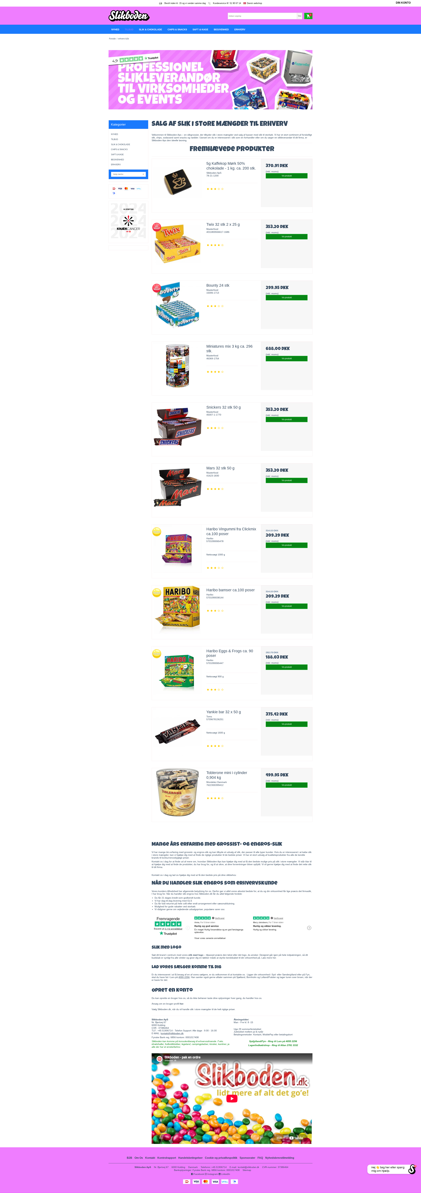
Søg (299, 16)
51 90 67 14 (235, 3)
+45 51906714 (219, 1167)
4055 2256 (184, 977)
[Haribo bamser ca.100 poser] (177, 611)
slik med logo (195, 955)
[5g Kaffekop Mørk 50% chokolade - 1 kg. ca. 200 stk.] (177, 184)
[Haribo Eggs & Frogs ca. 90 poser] (177, 672)
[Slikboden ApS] (159, 15)
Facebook (198, 1174)
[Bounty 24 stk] (177, 306)
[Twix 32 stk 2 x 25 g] (177, 245)
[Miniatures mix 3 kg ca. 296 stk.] (177, 367)
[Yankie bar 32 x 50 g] (177, 733)
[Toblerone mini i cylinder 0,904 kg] (177, 793)
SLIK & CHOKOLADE (120, 144)
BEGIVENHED (117, 159)
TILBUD (114, 139)
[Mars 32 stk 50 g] (177, 489)
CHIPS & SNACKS (119, 149)
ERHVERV (116, 164)
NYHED (114, 134)
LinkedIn (225, 1174)
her (274, 957)
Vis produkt (287, 176)
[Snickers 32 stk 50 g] (177, 428)
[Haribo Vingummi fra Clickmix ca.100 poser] (177, 550)
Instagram (212, 1174)
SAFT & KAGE (117, 154)
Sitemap (247, 1170)
